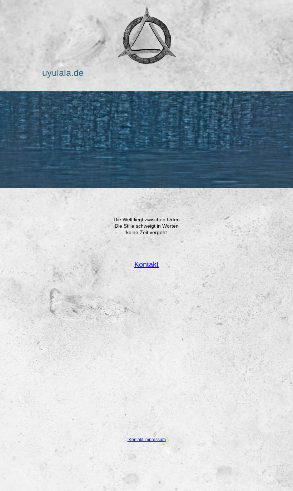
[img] (146, 35)
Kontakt (146, 264)
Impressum (155, 439)
